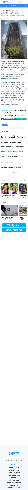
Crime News (14, 478)
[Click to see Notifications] (26, 2)
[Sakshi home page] (14, 453)
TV (24, 2)
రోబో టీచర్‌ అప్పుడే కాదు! (12, 162)
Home (2, 10)
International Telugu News (14, 483)
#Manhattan (4, 110)
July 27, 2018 (20, 116)
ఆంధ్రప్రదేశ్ (12, 6)
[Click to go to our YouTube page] (17, 460)
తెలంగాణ (17, 6)
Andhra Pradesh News (14, 473)
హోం (3, 6)
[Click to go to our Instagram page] (14, 460)
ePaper (16, 2)
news (7, 10)
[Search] (19, 2)
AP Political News (14, 468)
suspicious (4, 128)
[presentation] (3, 188)
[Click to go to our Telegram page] (19, 460)
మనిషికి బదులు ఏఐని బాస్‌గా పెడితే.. (13, 157)
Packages (12, 128)
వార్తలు (6, 6)
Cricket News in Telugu (14, 475)
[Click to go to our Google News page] (22, 460)
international (13, 10)
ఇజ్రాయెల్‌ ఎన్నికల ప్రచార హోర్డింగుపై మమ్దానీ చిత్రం (14, 146)
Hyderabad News (14, 480)
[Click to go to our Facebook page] (6, 460)
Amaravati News (14, 470)
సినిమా (22, 6)
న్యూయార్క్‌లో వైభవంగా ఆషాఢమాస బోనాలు (14, 167)
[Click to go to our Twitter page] (11, 460)
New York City (20, 128)
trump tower (5, 131)
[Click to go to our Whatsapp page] (9, 460)
